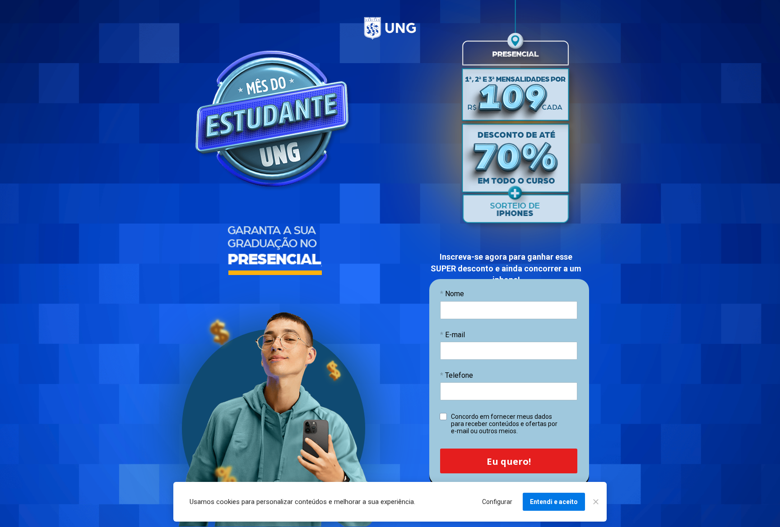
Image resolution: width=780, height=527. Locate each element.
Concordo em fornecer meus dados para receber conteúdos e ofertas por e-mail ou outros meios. (505, 424)
